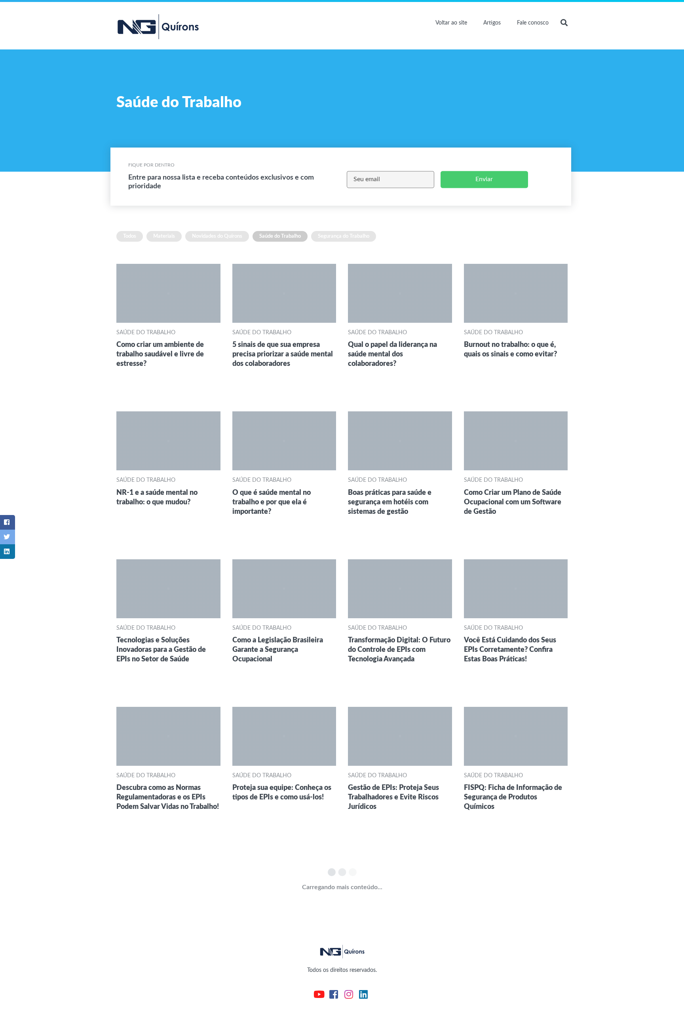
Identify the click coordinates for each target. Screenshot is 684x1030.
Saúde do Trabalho (280, 236)
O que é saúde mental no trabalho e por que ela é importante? (271, 502)
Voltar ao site (451, 23)
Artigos (492, 23)
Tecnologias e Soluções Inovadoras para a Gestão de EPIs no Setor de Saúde (161, 650)
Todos (129, 236)
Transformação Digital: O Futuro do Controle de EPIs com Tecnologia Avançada (399, 650)
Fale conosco (533, 23)
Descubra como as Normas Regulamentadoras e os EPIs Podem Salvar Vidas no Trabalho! (167, 797)
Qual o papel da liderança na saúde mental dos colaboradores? (392, 354)
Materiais (164, 236)
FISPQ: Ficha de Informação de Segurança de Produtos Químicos (513, 797)
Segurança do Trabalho (343, 236)
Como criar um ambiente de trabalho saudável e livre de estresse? (160, 354)
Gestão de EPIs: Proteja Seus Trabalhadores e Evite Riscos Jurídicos (393, 797)
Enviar (484, 179)
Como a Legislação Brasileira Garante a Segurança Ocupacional (277, 650)
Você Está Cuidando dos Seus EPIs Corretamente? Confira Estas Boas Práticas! (510, 650)
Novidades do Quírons (217, 236)
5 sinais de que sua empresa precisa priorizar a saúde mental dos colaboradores (282, 354)
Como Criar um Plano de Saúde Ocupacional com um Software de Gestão (512, 502)
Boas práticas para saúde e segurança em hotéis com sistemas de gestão (389, 502)
